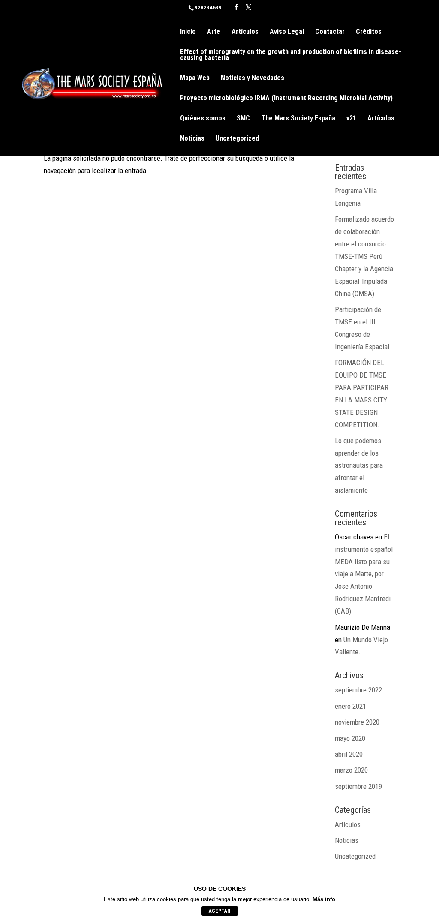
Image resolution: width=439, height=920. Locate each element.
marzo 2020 (351, 770)
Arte (213, 32)
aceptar (219, 911)
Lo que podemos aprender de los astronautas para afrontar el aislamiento (359, 465)
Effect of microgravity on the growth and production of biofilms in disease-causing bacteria (290, 55)
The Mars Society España (298, 118)
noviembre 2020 (357, 722)
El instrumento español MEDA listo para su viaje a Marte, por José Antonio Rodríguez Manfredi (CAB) (364, 574)
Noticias (192, 138)
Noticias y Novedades (252, 78)
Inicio (188, 32)
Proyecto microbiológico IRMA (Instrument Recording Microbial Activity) (286, 98)
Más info (324, 899)
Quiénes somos (203, 118)
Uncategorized (237, 138)
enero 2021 (350, 706)
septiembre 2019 (358, 786)
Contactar (330, 32)
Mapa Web (195, 78)
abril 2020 (349, 754)
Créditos (369, 32)
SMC (243, 118)
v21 (351, 118)
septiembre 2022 (358, 690)
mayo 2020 (350, 738)
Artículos (245, 32)
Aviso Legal (287, 32)
